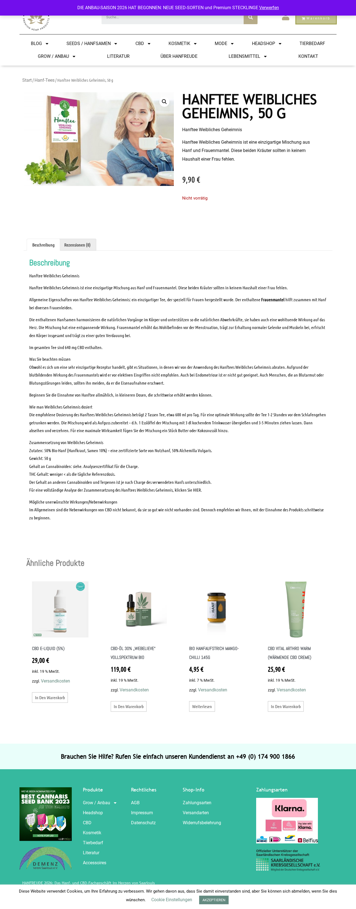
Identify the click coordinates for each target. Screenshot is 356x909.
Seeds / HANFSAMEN (88, 43)
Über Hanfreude (178, 56)
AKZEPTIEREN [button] (213, 900)
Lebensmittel (244, 56)
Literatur (118, 56)
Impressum (142, 812)
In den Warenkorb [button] (50, 697)
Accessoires (94, 862)
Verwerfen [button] (269, 7)
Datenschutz (143, 822)
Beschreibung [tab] (43, 244)
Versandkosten (55, 681)
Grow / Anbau (53, 56)
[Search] (251, 17)
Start (27, 80)
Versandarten (196, 812)
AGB (135, 802)
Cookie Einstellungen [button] (171, 899)
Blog (36, 43)
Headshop (263, 43)
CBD (139, 43)
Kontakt (308, 56)
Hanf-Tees (44, 80)
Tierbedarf (312, 43)
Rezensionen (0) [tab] (77, 244)
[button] (164, 102)
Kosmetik (179, 43)
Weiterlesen (202, 706)
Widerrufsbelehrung (202, 822)
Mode (221, 43)
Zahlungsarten (197, 802)
